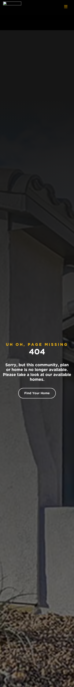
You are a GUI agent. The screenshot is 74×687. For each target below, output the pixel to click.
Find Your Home (37, 393)
